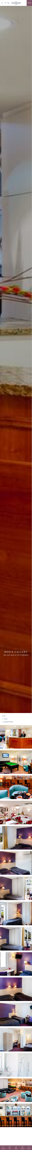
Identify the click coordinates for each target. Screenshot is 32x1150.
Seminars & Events (8, 722)
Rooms (5, 719)
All (4, 716)
